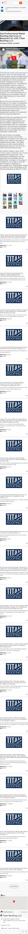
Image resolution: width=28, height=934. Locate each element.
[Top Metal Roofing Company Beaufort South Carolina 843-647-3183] (10, 203)
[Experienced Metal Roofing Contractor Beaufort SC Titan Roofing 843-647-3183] (20, 203)
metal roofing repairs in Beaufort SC (12, 152)
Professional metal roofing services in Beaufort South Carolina (14, 74)
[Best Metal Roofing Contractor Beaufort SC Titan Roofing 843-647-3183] (20, 195)
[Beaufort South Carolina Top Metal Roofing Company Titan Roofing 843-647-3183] (4, 199)
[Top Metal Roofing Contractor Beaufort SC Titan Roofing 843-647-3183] (20, 199)
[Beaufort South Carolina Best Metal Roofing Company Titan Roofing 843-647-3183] (4, 195)
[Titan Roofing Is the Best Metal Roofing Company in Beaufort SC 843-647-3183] (15, 203)
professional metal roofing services (13, 109)
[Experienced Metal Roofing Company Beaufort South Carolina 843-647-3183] (10, 207)
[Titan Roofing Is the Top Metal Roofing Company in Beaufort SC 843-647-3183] (15, 207)
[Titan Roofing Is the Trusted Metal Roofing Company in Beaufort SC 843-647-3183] (15, 195)
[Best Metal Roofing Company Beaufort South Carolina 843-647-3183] (10, 199)
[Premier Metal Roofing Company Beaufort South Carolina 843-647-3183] (10, 195)
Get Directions (24, 912)
